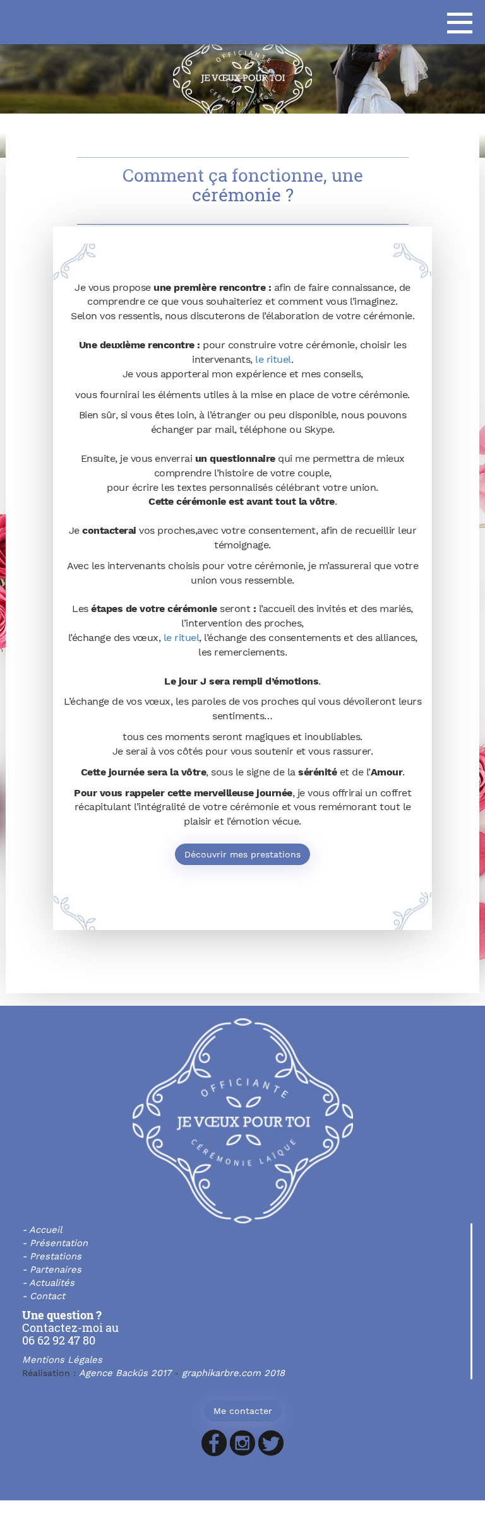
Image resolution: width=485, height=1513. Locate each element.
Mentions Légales (62, 1359)
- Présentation (55, 1243)
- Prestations (51, 1256)
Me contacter (242, 1411)
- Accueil (42, 1229)
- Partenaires (51, 1269)
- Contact (43, 1296)
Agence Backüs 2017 (125, 1373)
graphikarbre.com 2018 (233, 1373)
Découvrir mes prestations (242, 854)
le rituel (273, 359)
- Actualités (48, 1282)
